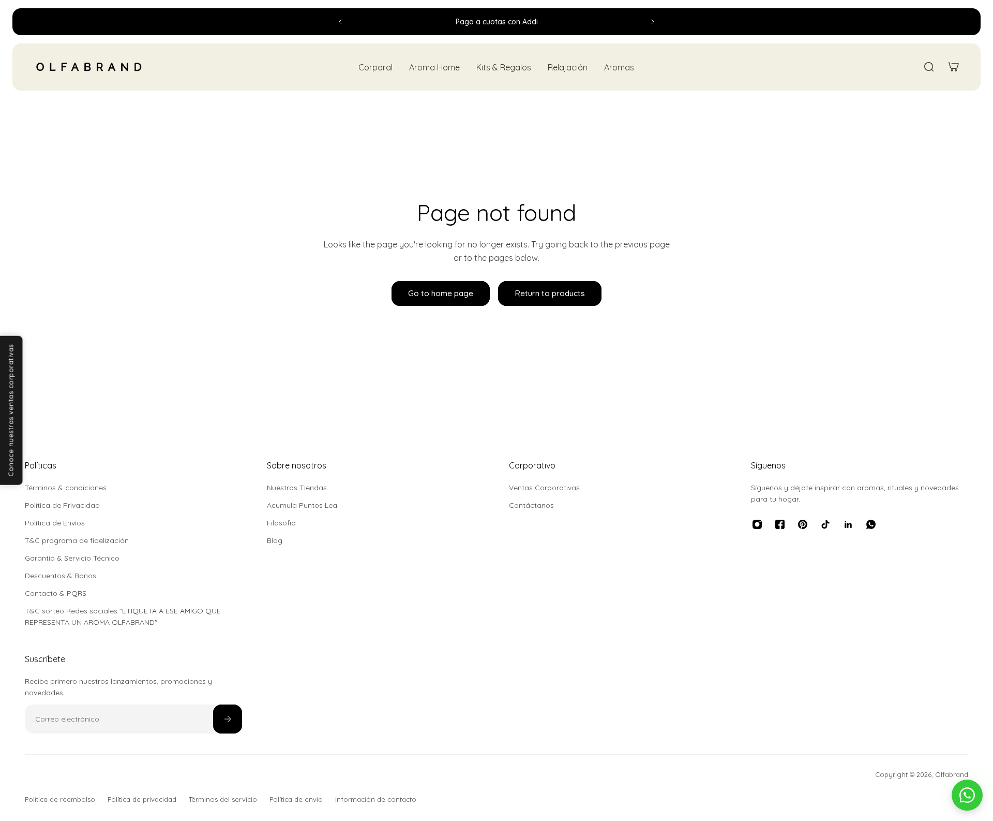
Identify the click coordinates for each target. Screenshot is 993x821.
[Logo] (89, 67)
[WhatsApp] (871, 524)
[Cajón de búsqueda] (928, 66)
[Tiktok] (825, 524)
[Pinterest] (802, 524)
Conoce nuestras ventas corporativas (11, 410)
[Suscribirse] (227, 719)
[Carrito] (953, 66)
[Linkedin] (848, 524)
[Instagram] (757, 524)
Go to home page (440, 293)
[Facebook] (780, 524)
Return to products (550, 293)
